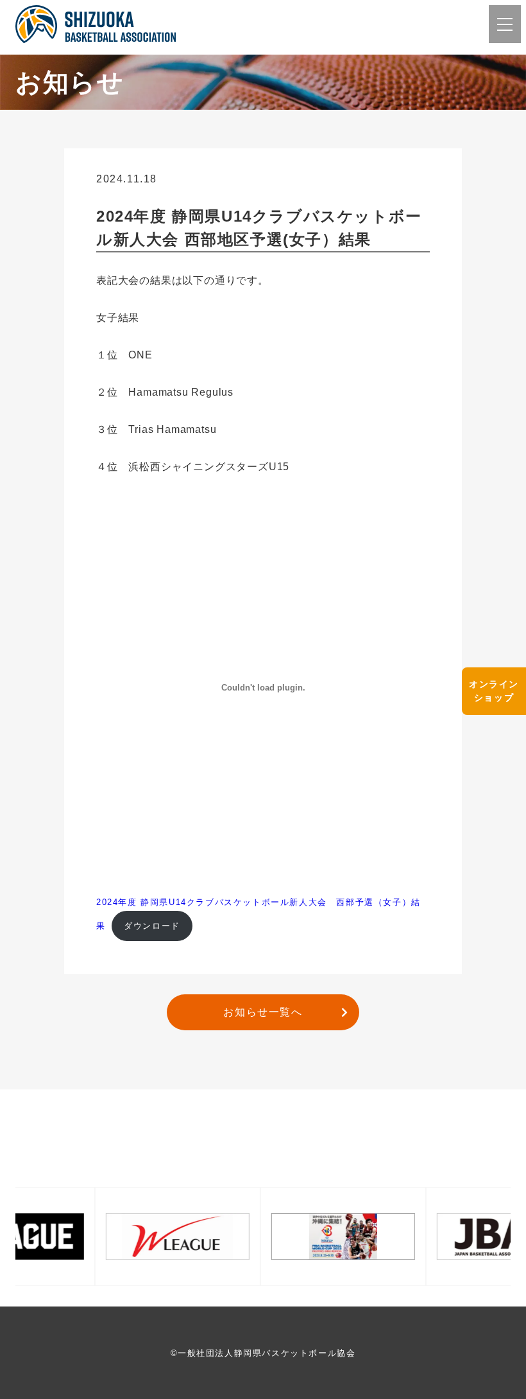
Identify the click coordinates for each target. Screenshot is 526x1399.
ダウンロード (152, 926)
